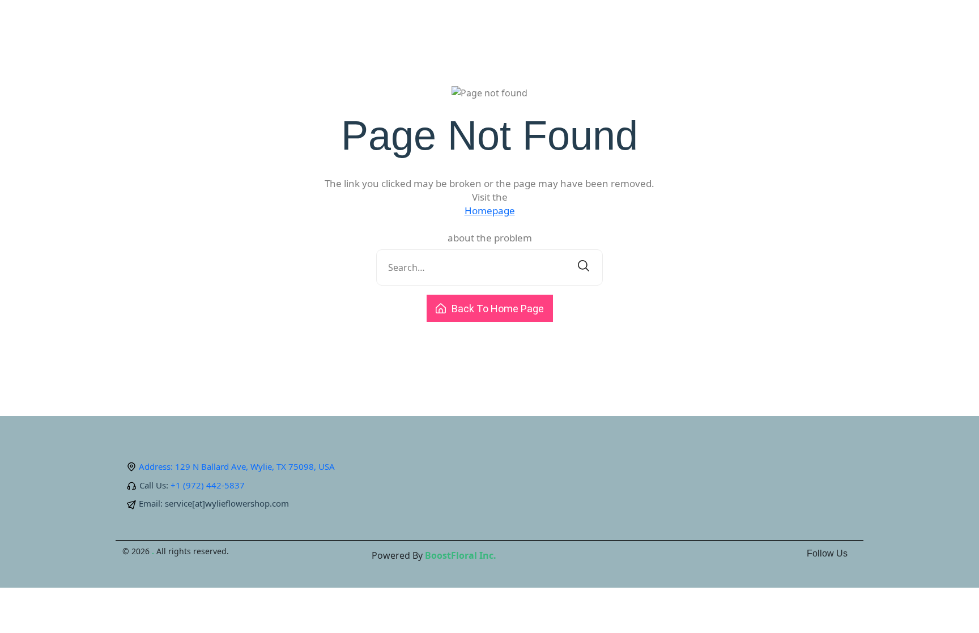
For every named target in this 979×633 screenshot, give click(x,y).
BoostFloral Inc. (460, 555)
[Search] (583, 267)
